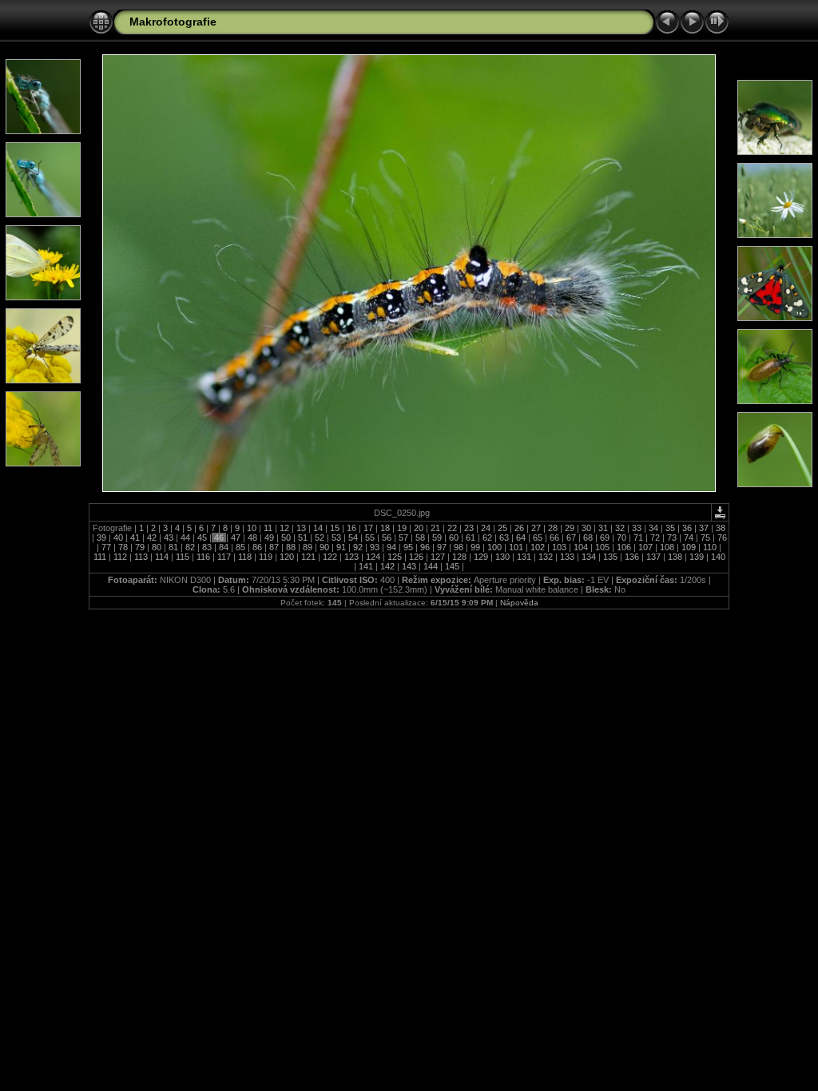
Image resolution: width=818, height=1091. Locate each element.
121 (308, 556)
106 (623, 547)
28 (553, 528)
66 (554, 537)
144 (430, 566)
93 (374, 547)
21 (435, 528)
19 (402, 528)
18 (385, 528)
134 (588, 556)
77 (106, 547)
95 (408, 547)
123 (351, 556)
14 (318, 528)
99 (475, 547)
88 (291, 547)
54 (353, 537)
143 (409, 566)
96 (425, 547)
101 (516, 547)
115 (182, 556)
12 (284, 528)
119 (265, 556)
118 (245, 556)
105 (602, 547)
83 (207, 547)
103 (559, 547)
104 (580, 547)
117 (224, 556)
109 (688, 547)
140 (717, 556)
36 (687, 528)
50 (286, 537)
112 (120, 556)
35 (670, 528)
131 (524, 556)
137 (653, 556)
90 (324, 547)
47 (235, 537)
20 (418, 528)
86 (257, 547)
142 (387, 566)
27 (536, 528)
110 (710, 547)
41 (135, 537)
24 (485, 528)
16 (351, 528)
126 (416, 556)
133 (567, 556)
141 (365, 566)
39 (101, 537)
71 (638, 537)
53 (336, 537)
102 (537, 547)
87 (274, 547)
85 (240, 547)
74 (688, 537)
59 (437, 537)
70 (621, 537)
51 (303, 537)
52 (319, 537)
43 (168, 537)
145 (452, 566)
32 (620, 528)
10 (251, 528)
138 (675, 556)
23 (469, 528)
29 (569, 528)
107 (645, 547)
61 (470, 537)
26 (519, 528)
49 (269, 537)
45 (202, 537)
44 (185, 537)
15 (335, 528)
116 (203, 556)
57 (403, 537)
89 (307, 547)
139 (696, 556)
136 (631, 556)
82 (190, 547)
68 (588, 537)
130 (502, 556)
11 (268, 528)
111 (101, 556)
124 (373, 556)
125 (394, 556)
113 (141, 556)
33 (636, 528)
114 (162, 556)
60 (454, 537)
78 (123, 547)
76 (721, 537)
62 (487, 537)
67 (571, 537)
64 (521, 537)
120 (286, 556)
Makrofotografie (172, 21)
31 (603, 528)
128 (459, 556)
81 (173, 547)
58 (420, 537)
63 (504, 537)
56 (386, 537)
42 (152, 537)
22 (452, 528)
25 (502, 528)
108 (667, 547)
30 (586, 528)
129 (480, 556)
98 (458, 547)
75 (705, 537)
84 (223, 547)
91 (341, 547)
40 (118, 537)
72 (655, 537)
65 (537, 537)
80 (156, 547)
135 (610, 556)
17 (368, 528)
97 (442, 547)
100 (494, 547)
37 (704, 528)
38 (719, 528)
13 (301, 528)
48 (252, 537)
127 (437, 556)
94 (391, 547)
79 (140, 547)
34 (653, 528)
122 (330, 556)
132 (545, 556)
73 (672, 537)
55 (370, 537)
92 (358, 547)
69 (605, 537)
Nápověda (519, 602)
